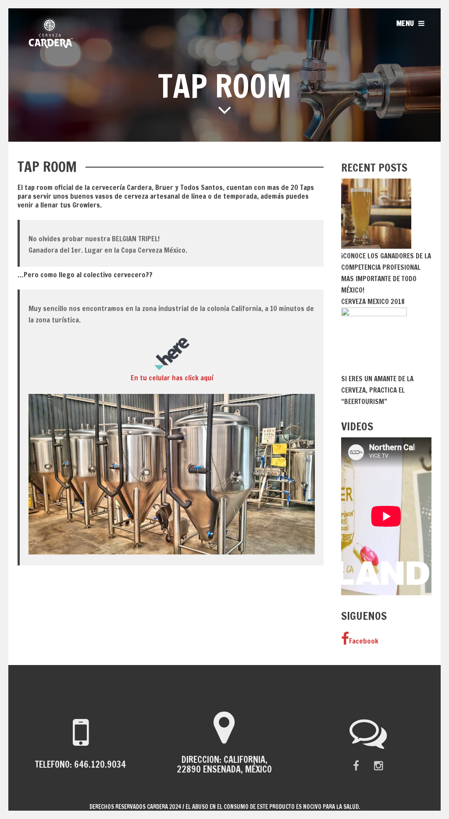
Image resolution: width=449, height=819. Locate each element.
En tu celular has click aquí (172, 378)
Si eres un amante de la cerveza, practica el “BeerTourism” (377, 390)
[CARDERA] (50, 46)
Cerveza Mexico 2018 (373, 301)
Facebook (363, 641)
